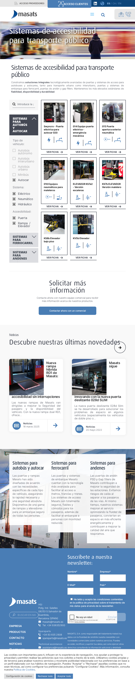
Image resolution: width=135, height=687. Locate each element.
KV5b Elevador (81, 238)
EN (119, 3)
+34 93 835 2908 (52, 634)
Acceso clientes (75, 4)
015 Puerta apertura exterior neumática (111, 129)
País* (103, 585)
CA (114, 3)
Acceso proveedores (31, 3)
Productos (17, 632)
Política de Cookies (24, 669)
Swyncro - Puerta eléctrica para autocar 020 (53, 129)
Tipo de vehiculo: (18, 142)
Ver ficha (52, 152)
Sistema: (18, 187)
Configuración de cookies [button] (19, 676)
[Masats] (24, 14)
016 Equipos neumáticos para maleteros (53, 187)
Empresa (15, 626)
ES (108, 3)
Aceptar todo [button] (64, 676)
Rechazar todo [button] (45, 676)
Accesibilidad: (22, 211)
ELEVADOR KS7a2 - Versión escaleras (83, 187)
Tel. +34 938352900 (53, 625)
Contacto (16, 637)
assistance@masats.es (54, 647)
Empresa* (105, 571)
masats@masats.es (52, 621)
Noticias (15, 643)
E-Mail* (71, 585)
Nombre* (72, 571)
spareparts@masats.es (54, 638)
